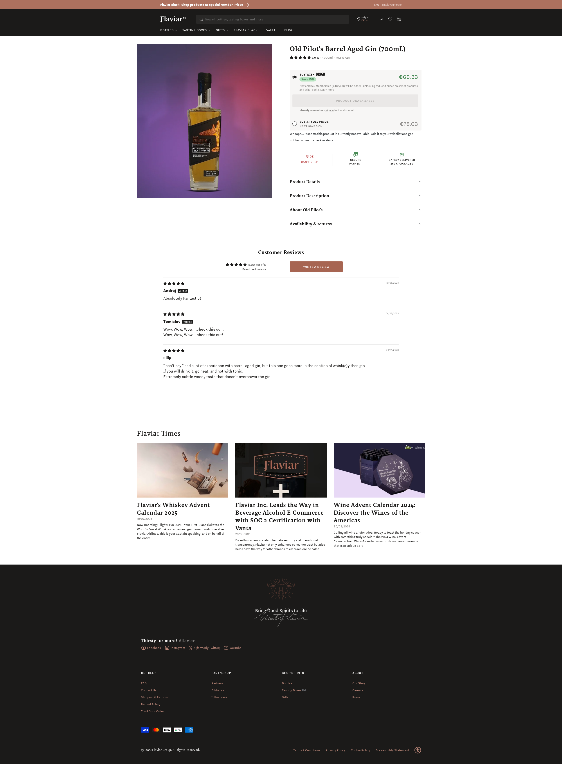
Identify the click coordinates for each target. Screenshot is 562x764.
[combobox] (272, 19)
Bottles (167, 30)
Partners (217, 683)
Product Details (305, 181)
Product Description (309, 195)
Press (356, 697)
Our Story (359, 683)
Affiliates (217, 690)
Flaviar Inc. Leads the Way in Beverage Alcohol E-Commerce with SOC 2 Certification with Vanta (279, 516)
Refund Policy (150, 704)
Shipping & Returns (154, 697)
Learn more (327, 89)
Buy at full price (313, 122)
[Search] (201, 19)
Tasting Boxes (194, 30)
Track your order (392, 4)
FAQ (376, 4)
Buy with (307, 74)
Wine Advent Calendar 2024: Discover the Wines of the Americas (375, 512)
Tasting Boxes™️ (294, 690)
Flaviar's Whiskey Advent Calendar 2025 (173, 508)
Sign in (329, 110)
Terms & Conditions (306, 750)
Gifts (220, 30)
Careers (357, 690)
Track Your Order (152, 711)
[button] (399, 19)
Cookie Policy (360, 750)
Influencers (219, 697)
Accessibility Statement (392, 750)
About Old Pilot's (306, 209)
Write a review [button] (316, 267)
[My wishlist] (390, 19)
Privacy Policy (336, 750)
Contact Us (148, 690)
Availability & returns (311, 223)
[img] (173, 284)
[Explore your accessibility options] (417, 750)
